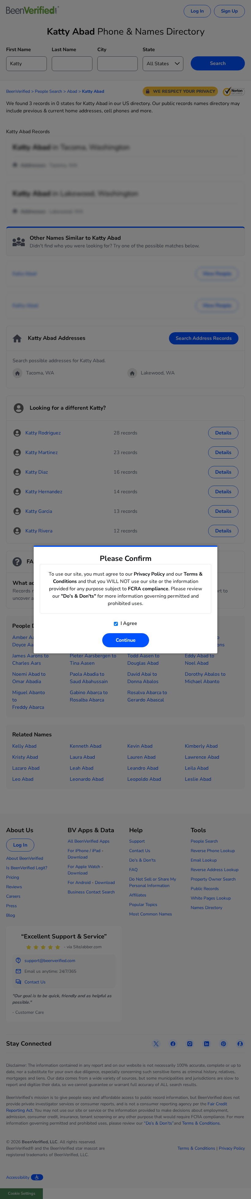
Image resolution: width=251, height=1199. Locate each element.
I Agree (128, 623)
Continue (126, 640)
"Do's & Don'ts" (78, 596)
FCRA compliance (148, 588)
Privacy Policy (149, 574)
